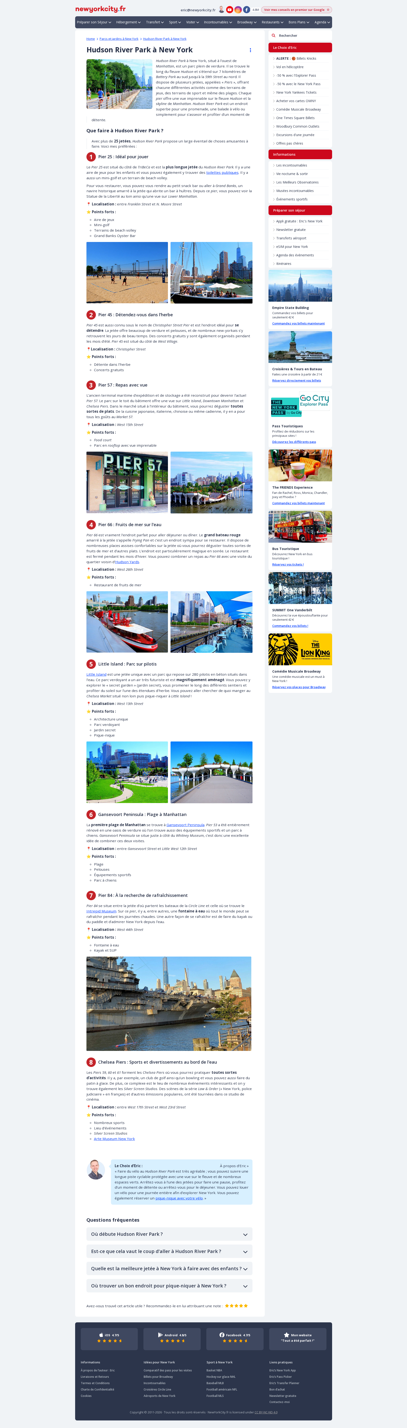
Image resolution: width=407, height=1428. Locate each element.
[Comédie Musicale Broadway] (300, 649)
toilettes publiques (222, 172)
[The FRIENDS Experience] (300, 465)
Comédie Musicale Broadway (298, 109)
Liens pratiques (281, 1362)
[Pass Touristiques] (300, 404)
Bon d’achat (277, 1389)
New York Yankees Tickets (296, 92)
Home (90, 39)
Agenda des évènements (295, 255)
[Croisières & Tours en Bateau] (300, 347)
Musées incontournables (295, 190)
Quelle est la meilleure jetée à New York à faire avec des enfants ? (166, 1268)
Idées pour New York (159, 1362)
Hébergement (126, 22)
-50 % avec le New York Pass (298, 84)
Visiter (190, 22)
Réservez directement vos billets (296, 380)
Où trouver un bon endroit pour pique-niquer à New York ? (158, 1285)
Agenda (320, 22)
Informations (90, 1362)
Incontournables (216, 22)
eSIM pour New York (292, 246)
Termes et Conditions (95, 1383)
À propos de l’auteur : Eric (98, 1370)
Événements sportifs (292, 199)
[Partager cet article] (248, 50)
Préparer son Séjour (92, 22)
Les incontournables (291, 165)
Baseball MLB (215, 1383)
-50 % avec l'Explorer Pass (296, 75)
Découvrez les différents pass (294, 442)
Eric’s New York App (282, 1370)
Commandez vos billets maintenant (298, 323)
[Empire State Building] (300, 286)
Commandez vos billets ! (290, 626)
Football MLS (215, 1396)
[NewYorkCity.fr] (100, 8)
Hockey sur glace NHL (221, 1377)
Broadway (245, 22)
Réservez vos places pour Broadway (299, 687)
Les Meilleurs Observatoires (297, 182)
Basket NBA (214, 1370)
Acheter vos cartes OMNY (296, 101)
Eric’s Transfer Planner (284, 1383)
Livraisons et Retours (95, 1377)
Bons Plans (297, 22)
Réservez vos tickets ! (288, 564)
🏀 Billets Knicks (296, 58)
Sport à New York (219, 1362)
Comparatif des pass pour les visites (168, 1370)
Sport (173, 22)
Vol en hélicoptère (290, 67)
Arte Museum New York (114, 1138)
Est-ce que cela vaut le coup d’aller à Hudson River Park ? (156, 1251)
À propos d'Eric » (234, 1165)
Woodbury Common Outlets (297, 126)
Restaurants (271, 22)
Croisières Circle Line (157, 1389)
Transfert (153, 22)
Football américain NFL (222, 1389)
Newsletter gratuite (291, 229)
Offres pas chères (289, 143)
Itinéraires (283, 263)
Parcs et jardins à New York (119, 39)
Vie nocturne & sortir (292, 173)
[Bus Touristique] (300, 527)
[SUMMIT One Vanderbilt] (300, 588)
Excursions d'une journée (295, 135)
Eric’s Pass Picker (280, 1377)
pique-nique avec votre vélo (179, 1198)
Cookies (86, 1396)
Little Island (96, 674)
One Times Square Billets (295, 118)
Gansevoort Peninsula (185, 824)
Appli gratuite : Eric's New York (299, 221)
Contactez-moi (279, 1402)
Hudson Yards (127, 561)
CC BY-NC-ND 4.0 (266, 1412)
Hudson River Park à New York (165, 39)
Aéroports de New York (159, 1396)
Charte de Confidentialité (97, 1389)
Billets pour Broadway (158, 1377)
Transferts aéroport (291, 238)
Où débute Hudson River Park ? (127, 1234)
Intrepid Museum (101, 911)
